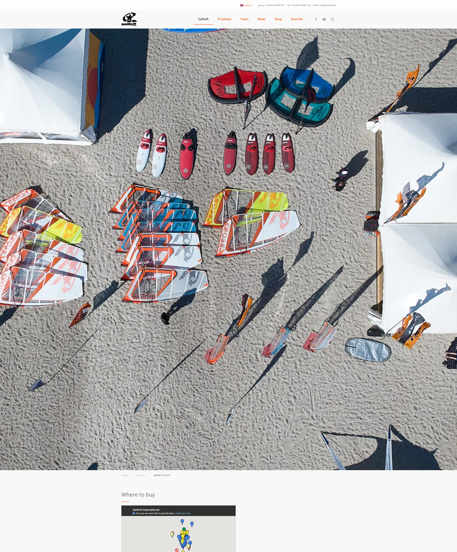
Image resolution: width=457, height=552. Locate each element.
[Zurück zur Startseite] (129, 19)
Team (244, 19)
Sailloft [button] (203, 19)
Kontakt (297, 19)
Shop (278, 19)
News (262, 19)
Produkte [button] (225, 19)
